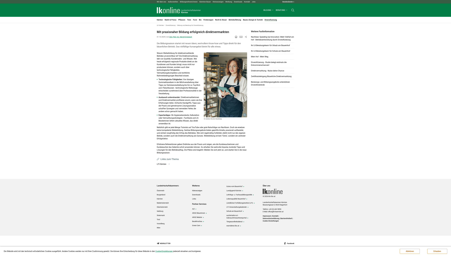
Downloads (238, 2)
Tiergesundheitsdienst (234, 222)
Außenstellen (173, 2)
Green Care (196, 225)
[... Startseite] (179, 10)
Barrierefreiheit (286, 218)
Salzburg (160, 211)
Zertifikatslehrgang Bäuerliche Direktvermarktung (271, 76)
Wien (158, 228)
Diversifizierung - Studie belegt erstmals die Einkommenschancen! (269, 63)
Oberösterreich (162, 207)
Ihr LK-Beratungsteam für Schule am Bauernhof (270, 51)
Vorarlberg (161, 224)
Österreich (160, 191)
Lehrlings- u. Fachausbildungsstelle (239, 195)
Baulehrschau (197, 221)
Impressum (267, 216)
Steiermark (161, 215)
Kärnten (160, 199)
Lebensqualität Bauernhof (235, 199)
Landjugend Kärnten (233, 191)
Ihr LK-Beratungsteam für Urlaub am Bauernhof (270, 45)
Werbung (228, 2)
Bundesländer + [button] (288, 2)
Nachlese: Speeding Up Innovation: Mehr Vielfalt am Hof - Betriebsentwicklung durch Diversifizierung (272, 38)
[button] (268, 10)
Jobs (253, 2)
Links (194, 199)
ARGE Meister (197, 217)
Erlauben (437, 251)
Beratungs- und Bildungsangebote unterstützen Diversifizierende (270, 83)
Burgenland (161, 195)
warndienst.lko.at (232, 226)
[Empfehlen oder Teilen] (245, 36)
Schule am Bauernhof (234, 211)
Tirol (158, 219)
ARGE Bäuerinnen (198, 213)
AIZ (193, 209)
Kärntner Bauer (205, 2)
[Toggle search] (292, 10)
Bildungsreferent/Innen (189, 2)
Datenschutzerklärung (271, 218)
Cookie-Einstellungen (271, 221)
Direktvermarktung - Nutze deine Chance (267, 71)
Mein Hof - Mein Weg (259, 57)
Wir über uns (161, 2)
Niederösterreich (163, 203)
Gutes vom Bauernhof (234, 186)
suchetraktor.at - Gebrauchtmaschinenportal (236, 216)
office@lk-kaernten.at (276, 212)
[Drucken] (236, 36)
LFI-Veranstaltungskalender (236, 207)
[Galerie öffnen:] (225, 84)
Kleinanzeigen (218, 2)
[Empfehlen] (241, 36)
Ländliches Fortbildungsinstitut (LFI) (239, 203)
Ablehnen (410, 251)
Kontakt (247, 2)
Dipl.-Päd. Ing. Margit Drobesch (180, 37)
